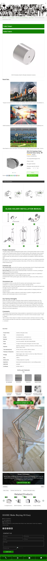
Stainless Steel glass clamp (29, 490)
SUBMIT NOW (8, 551)
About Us (9, 556)
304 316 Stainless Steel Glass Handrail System (23, 64)
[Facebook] (3, 528)
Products (4, 556)
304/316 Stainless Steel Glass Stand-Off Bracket (10, 505)
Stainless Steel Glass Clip (16, 490)
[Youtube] (10, 528)
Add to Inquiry (33, 175)
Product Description (7, 181)
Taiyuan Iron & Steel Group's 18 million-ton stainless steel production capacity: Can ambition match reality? (23, 102)
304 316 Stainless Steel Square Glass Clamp (20, 505)
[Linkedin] (5, 528)
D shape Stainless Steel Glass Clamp (29, 505)
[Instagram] (12, 528)
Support (20, 556)
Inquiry (32, 172)
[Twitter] (7, 528)
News (25, 556)
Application (15, 556)
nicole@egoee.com (7, 521)
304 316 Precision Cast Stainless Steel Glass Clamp (39, 505)
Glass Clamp (6, 490)
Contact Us (30, 556)
